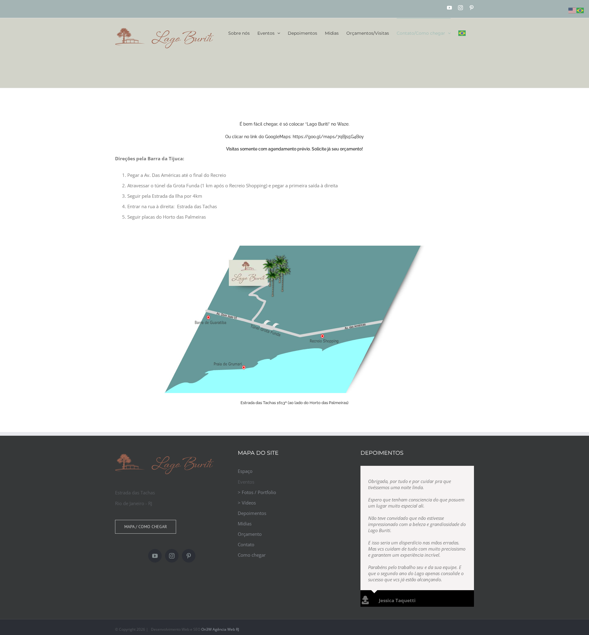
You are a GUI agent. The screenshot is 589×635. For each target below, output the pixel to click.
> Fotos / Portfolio (257, 492)
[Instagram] (172, 556)
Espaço (245, 471)
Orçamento (250, 534)
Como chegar (252, 555)
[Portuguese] (462, 33)
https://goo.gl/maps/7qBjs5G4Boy (328, 136)
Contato (246, 544)
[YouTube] (155, 556)
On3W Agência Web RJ (220, 592)
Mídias (245, 523)
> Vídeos (247, 503)
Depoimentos (252, 513)
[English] (572, 10)
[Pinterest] (188, 556)
